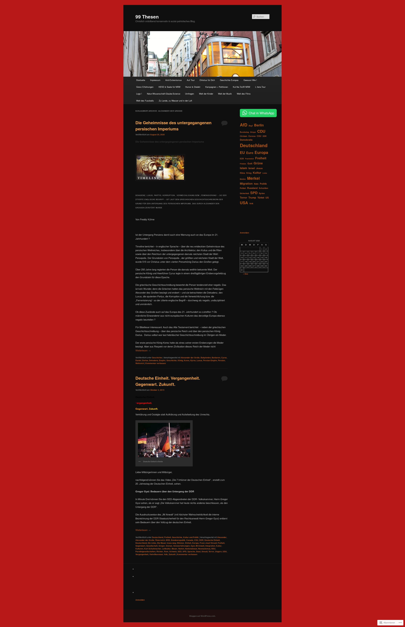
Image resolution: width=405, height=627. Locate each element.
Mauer (174, 548)
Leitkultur (166, 548)
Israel (251, 168)
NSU (213, 548)
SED (180, 551)
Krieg (249, 172)
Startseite (140, 80)
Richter (159, 551)
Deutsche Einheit (212, 540)
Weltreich (139, 363)
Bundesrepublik (178, 540)
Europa (195, 542)
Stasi (198, 551)
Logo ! (139, 93)
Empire (162, 360)
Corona (251, 136)
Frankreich (249, 158)
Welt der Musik (225, 93)
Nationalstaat (191, 548)
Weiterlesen (143, 350)
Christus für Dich (207, 80)
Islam (243, 168)
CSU (196, 540)
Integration (210, 545)
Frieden (243, 163)
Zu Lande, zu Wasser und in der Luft (175, 100)
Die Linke (152, 542)
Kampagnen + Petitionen (216, 86)
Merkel (253, 178)
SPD (185, 551)
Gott (249, 163)
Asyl (251, 125)
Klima (242, 172)
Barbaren (216, 357)
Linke (264, 173)
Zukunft (172, 554)
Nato (256, 183)
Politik (263, 183)
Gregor (162, 545)
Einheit (188, 542)
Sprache (191, 551)
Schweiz (173, 551)
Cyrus (224, 357)
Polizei (243, 188)
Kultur (218, 545)
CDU (261, 131)
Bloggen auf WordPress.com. (202, 616)
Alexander (222, 537)
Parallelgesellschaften (145, 551)
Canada (189, 540)
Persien (221, 360)
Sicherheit (244, 193)
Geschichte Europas (229, 80)
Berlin (259, 125)
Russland (252, 188)
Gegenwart (140, 545)
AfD (243, 125)
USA (225, 551)
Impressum (155, 80)
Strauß (205, 551)
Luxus (199, 360)
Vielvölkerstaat (156, 554)
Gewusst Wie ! (250, 80)
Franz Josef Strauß (208, 542)
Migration (246, 183)
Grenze (169, 545)
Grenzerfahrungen (181, 545)
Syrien (262, 193)
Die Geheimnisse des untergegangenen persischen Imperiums (169, 141)
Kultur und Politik (191, 537)
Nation (181, 548)
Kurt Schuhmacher (152, 548)
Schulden (263, 188)
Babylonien (206, 357)
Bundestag (244, 132)
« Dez (245, 273)
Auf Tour (191, 80)
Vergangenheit (141, 554)
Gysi (193, 545)
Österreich (160, 540)
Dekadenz (153, 360)
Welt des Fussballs (145, 100)
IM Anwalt (200, 545)
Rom (166, 551)
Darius (145, 360)
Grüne (258, 163)
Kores (186, 360)
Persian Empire (210, 360)
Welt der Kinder (206, 93)
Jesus (259, 168)
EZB (242, 158)
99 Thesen (147, 16)
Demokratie (246, 139)
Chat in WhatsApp (261, 113)
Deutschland (157, 537)
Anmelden (244, 232)
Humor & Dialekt (192, 86)
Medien (243, 179)
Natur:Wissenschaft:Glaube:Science (163, 93)
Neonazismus (204, 548)
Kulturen (139, 548)
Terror (211, 551)
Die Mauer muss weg (166, 542)
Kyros (193, 360)
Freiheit (167, 537)
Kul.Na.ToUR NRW (241, 86)
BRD (168, 540)
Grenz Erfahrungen (144, 86)
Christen (243, 136)
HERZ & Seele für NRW (169, 86)
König (180, 360)
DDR (201, 540)
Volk (166, 554)
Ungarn (218, 551)
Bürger (253, 132)
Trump (252, 197)
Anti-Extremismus (173, 80)
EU (242, 152)
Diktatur (180, 542)
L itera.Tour (260, 86)
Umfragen (189, 93)
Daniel (138, 360)
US (267, 197)
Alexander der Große (190, 357)
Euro (249, 152)
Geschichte (157, 357)
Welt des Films (244, 93)
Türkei (260, 197)
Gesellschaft (152, 545)
